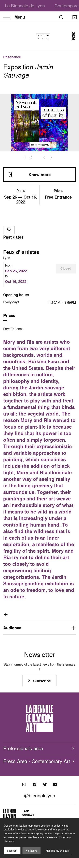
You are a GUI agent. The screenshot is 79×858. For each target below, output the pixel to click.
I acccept (12, 850)
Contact (28, 815)
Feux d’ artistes (21, 252)
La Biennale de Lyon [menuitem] (25, 5)
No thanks (31, 850)
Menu (19, 17)
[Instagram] (24, 784)
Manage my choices (57, 850)
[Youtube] (55, 784)
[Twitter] (45, 784)
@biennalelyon (39, 795)
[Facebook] (34, 784)
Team (25, 810)
